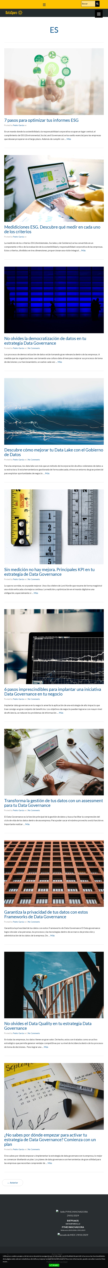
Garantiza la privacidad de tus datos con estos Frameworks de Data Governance (46, 914)
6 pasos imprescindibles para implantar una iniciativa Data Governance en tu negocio (52, 691)
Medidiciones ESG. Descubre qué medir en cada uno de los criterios (52, 229)
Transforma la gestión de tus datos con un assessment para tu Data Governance (53, 803)
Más (69, 139)
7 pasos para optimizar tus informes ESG (41, 120)
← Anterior (12, 1182)
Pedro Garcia (18, 125)
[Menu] (99, 14)
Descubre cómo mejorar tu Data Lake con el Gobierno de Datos (53, 452)
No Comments (34, 348)
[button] (44, 4)
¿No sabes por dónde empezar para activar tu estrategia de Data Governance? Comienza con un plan (50, 1139)
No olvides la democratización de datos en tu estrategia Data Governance (45, 340)
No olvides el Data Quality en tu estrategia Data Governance (48, 1026)
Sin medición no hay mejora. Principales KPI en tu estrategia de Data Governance (49, 572)
